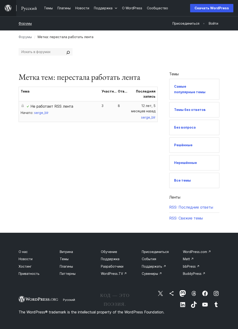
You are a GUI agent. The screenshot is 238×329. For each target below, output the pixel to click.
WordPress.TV (114, 274)
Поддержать (154, 266)
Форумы (25, 23)
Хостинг (25, 266)
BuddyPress (194, 274)
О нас (23, 252)
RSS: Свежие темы (186, 218)
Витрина (66, 252)
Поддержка (110, 259)
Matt (188, 259)
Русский (69, 300)
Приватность (29, 274)
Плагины (66, 266)
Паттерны (68, 274)
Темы (64, 259)
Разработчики (112, 266)
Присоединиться (155, 252)
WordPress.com (197, 252)
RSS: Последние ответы (191, 207)
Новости (26, 259)
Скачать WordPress (212, 8)
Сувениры (152, 274)
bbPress (191, 266)
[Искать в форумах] (68, 52)
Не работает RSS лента (51, 106)
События (149, 259)
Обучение (109, 252)
